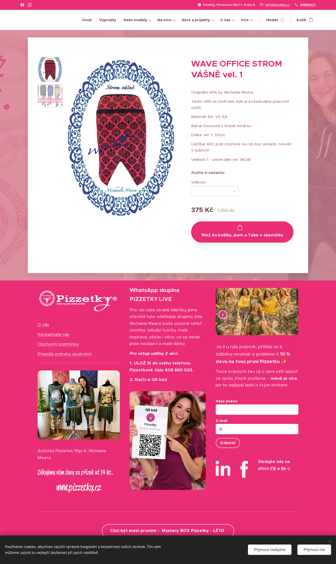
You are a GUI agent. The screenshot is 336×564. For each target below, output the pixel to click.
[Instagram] (30, 5)
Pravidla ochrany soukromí (64, 354)
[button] (275, 20)
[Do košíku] (242, 232)
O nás (43, 324)
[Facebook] (22, 5)
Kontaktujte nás (53, 334)
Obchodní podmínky (58, 344)
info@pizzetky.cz (277, 4)
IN (283, 468)
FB (273, 468)
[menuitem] (88, 20)
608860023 (308, 4)
